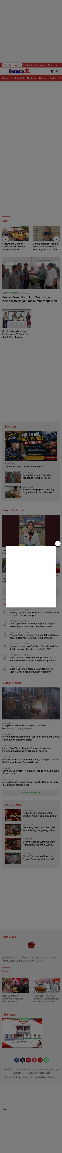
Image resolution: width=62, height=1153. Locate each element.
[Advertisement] (31, 576)
